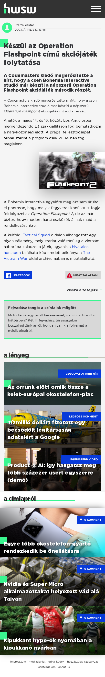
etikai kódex (56, 661)
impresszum (18, 661)
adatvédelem (46, 666)
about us (64, 666)
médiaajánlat (37, 661)
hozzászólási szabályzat (82, 661)
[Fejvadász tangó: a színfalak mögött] (52, 319)
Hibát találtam (85, 275)
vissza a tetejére (82, 290)
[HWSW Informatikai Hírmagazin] (20, 8)
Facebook (21, 275)
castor (29, 25)
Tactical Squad (36, 235)
